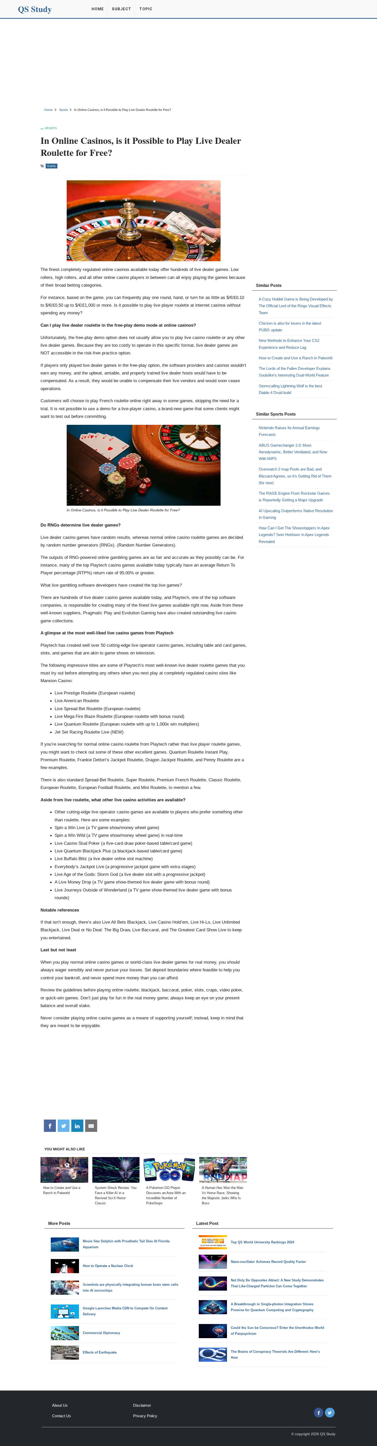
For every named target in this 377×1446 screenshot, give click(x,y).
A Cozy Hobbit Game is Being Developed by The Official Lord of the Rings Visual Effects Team (296, 306)
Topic (145, 9)
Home (98, 9)
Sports (51, 128)
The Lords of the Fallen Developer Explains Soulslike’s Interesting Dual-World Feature (295, 371)
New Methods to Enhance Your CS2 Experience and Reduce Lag (289, 343)
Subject (121, 9)
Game (51, 165)
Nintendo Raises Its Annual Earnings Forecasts (289, 431)
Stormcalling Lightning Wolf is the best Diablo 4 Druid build (290, 389)
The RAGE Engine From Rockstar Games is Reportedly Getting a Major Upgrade (294, 496)
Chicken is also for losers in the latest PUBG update (290, 326)
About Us (60, 1405)
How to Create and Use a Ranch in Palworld (295, 358)
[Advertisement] (188, 62)
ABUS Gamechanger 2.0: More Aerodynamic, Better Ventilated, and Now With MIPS (293, 452)
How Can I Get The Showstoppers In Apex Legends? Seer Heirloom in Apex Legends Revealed (294, 535)
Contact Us (61, 1416)
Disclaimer (142, 1405)
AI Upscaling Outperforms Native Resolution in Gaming (296, 514)
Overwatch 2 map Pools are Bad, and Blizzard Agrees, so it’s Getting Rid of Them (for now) (295, 476)
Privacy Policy (145, 1416)
